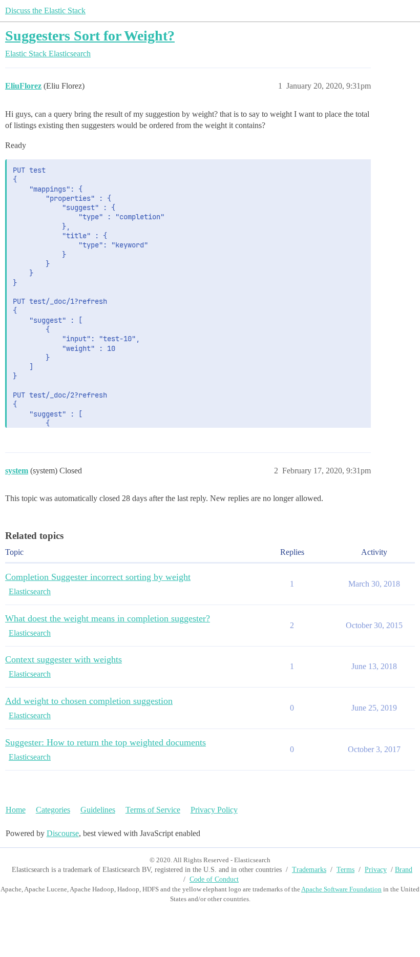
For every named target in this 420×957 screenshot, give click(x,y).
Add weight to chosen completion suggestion (89, 701)
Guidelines (97, 809)
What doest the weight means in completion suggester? (107, 618)
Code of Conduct (214, 879)
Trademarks (309, 869)
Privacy (376, 869)
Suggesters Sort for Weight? (90, 36)
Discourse (63, 833)
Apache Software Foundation (341, 889)
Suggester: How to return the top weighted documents (105, 742)
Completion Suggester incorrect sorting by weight (98, 577)
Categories (53, 809)
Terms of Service (152, 809)
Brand (403, 869)
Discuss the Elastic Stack (45, 10)
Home (16, 809)
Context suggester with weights (63, 659)
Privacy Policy (214, 809)
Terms (345, 869)
